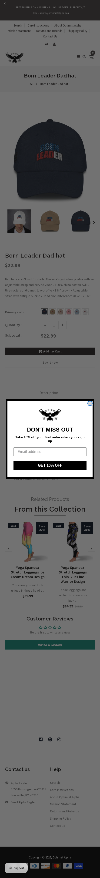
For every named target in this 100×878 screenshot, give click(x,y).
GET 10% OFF (50, 465)
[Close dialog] (90, 403)
